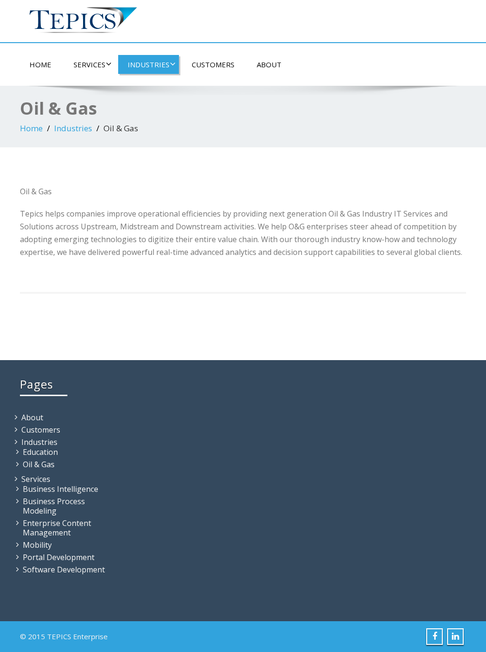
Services (89, 64)
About (269, 64)
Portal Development (58, 557)
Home (40, 64)
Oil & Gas (39, 464)
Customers (213, 64)
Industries (148, 64)
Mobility (37, 545)
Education (40, 452)
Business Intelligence (60, 489)
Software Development (64, 569)
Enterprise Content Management (57, 528)
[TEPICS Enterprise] (79, 16)
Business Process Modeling (54, 506)
